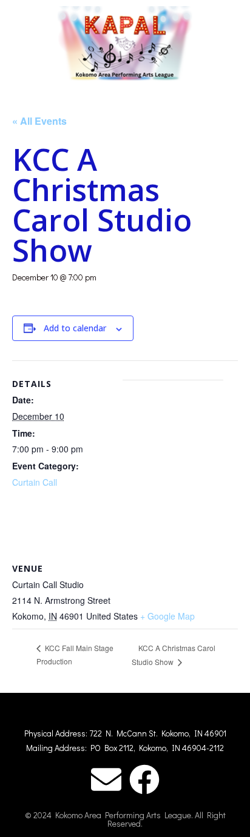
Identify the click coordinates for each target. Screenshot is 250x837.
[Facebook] (144, 779)
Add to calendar (75, 328)
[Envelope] (106, 779)
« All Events (39, 121)
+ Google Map (167, 616)
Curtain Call (34, 482)
